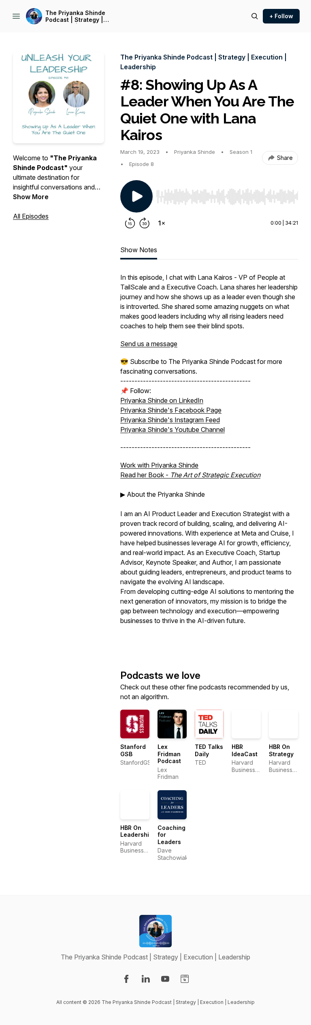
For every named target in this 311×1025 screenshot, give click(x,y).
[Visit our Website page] (185, 979)
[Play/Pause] (136, 196)
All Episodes (31, 216)
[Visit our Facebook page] (126, 979)
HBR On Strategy (281, 750)
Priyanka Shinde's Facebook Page (171, 410)
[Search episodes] (254, 16)
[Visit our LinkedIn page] (146, 979)
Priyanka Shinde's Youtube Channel (172, 429)
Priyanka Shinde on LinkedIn (161, 400)
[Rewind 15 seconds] (130, 223)
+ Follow (281, 16)
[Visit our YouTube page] (165, 979)
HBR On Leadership (136, 831)
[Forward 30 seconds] (144, 223)
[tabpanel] (209, 457)
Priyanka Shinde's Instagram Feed (170, 420)
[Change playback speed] (161, 223)
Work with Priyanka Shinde (159, 465)
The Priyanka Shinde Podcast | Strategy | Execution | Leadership (78, 16)
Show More (31, 197)
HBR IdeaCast (245, 750)
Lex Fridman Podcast (169, 753)
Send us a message (148, 344)
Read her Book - (190, 475)
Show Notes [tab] (138, 250)
